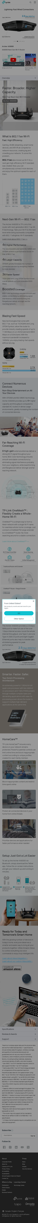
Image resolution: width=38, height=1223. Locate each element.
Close (33, 601)
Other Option (19, 619)
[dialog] (19, 611)
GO (19, 613)
